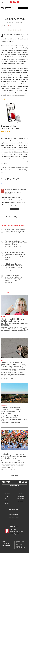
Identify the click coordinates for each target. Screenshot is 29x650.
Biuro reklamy (13, 511)
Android (14, 529)
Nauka (20, 493)
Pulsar (3, 541)
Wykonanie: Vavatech (19, 544)
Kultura (7, 503)
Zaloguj (26, 2)
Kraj (7, 496)
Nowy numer (7, 493)
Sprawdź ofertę (5, 131)
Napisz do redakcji (13, 514)
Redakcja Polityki (13, 509)
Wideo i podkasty (21, 498)
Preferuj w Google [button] (8, 25)
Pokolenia (20, 501)
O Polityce (13, 519)
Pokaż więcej (14, 475)
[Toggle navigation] (2, 2)
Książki (14, 16)
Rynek (6, 501)
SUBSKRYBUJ (23, 8)
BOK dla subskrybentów (13, 517)
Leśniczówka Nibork (6, 545)
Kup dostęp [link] (14, 208)
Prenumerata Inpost (14, 485)
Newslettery (21, 496)
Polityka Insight (5, 543)
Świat (6, 498)
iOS (11, 529)
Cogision (19, 541)
